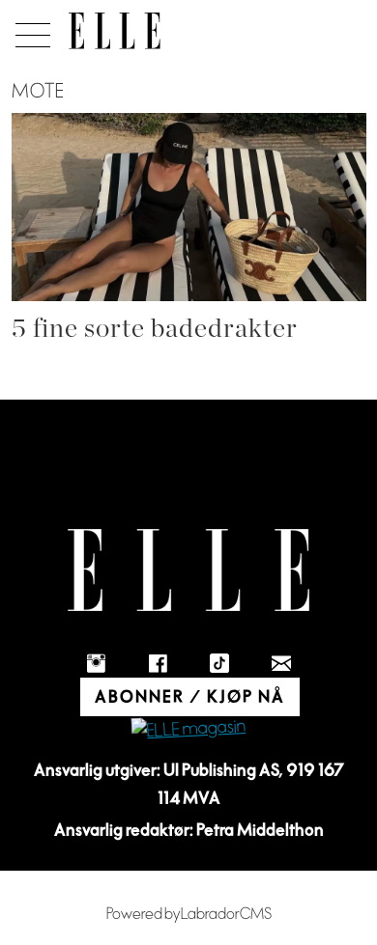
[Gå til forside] (114, 31)
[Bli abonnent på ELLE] (188, 729)
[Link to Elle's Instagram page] (95, 663)
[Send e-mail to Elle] (281, 663)
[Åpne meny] (29, 30)
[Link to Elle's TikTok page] (219, 663)
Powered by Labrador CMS (189, 914)
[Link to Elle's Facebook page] (157, 663)
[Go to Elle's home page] (188, 570)
